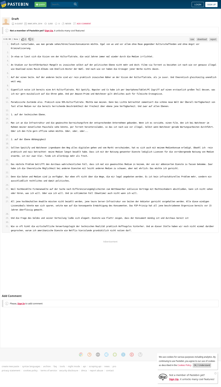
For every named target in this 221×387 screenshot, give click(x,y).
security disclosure (68, 370)
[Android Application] (115, 354)
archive (47, 366)
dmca (84, 370)
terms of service (49, 370)
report (213, 39)
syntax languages (31, 366)
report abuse (96, 370)
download (202, 39)
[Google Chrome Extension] (81, 354)
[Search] (75, 4)
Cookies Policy (184, 365)
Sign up (211, 4)
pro (114, 366)
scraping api (95, 366)
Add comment (84, 23)
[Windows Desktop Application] (106, 354)
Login (197, 4)
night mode (74, 366)
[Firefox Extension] (89, 354)
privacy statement (11, 370)
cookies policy (30, 370)
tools (62, 366)
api (84, 366)
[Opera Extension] (132, 354)
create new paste (10, 366)
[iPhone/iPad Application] (98, 354)
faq (55, 366)
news (107, 366)
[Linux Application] (140, 354)
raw (192, 39)
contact (110, 370)
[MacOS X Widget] (123, 354)
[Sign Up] (163, 377)
